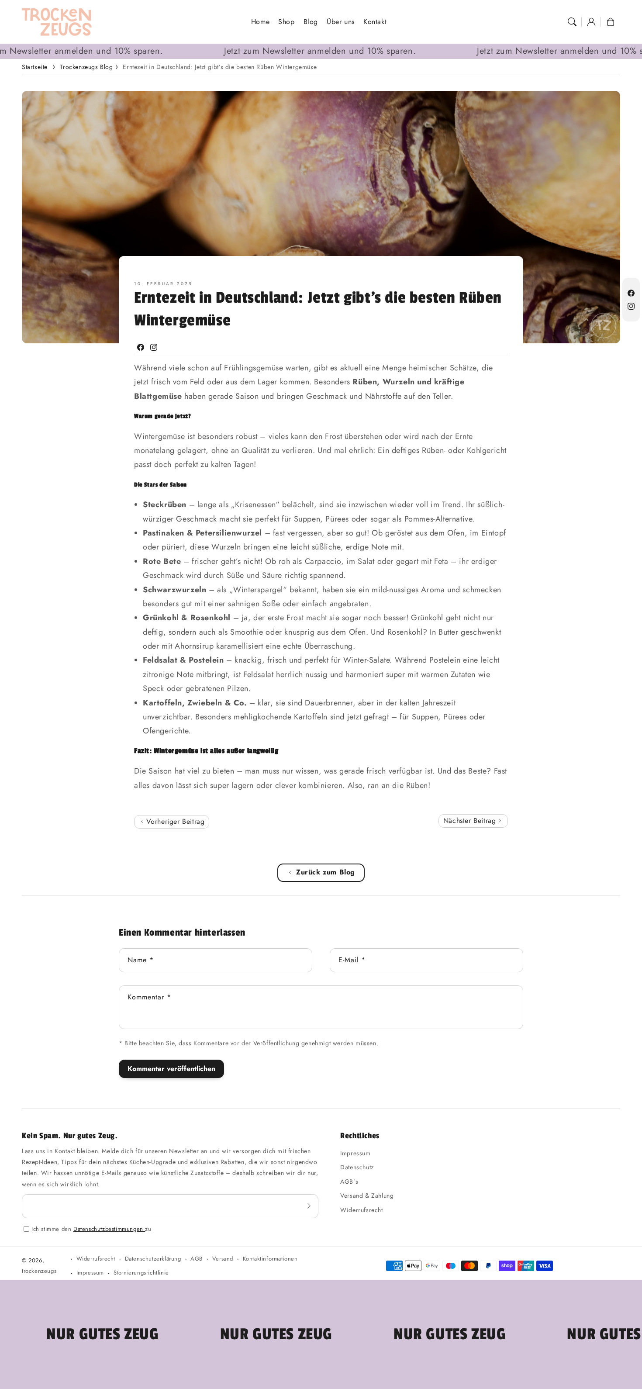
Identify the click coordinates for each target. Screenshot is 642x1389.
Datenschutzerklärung (153, 1258)
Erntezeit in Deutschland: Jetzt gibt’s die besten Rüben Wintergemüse (220, 66)
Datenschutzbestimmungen (109, 1229)
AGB (196, 1258)
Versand (222, 1258)
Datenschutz (357, 1167)
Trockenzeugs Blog (86, 66)
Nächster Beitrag (470, 820)
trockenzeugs (39, 1271)
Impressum (355, 1153)
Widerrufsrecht (361, 1210)
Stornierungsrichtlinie (141, 1272)
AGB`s (349, 1181)
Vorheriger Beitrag (174, 821)
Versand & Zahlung (366, 1195)
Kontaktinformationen (270, 1258)
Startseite (35, 66)
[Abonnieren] (308, 1206)
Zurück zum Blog (325, 872)
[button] (572, 21)
